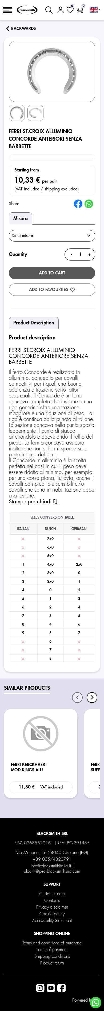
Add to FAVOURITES (48, 290)
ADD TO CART (52, 273)
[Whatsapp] (95, 1002)
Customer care (52, 894)
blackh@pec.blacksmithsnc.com (52, 871)
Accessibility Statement (52, 920)
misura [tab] (20, 218)
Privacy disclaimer (52, 907)
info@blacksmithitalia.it (51, 866)
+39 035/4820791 (52, 859)
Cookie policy (52, 914)
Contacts (52, 900)
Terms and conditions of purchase (52, 943)
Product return (52, 963)
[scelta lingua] (95, 10)
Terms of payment (52, 950)
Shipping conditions (52, 956)
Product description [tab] (33, 322)
